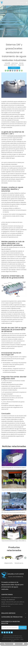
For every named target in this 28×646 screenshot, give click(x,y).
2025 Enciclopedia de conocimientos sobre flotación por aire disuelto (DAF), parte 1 (14, 467)
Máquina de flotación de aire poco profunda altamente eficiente (8, 563)
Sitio (23, 65)
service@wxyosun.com (16, 597)
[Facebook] (2, 632)
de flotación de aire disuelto (14, 111)
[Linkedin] (5, 632)
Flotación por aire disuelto (19, 563)
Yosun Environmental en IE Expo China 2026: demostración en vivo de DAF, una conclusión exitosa (14, 541)
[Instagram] (12, 632)
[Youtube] (9, 632)
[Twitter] (7, 632)
